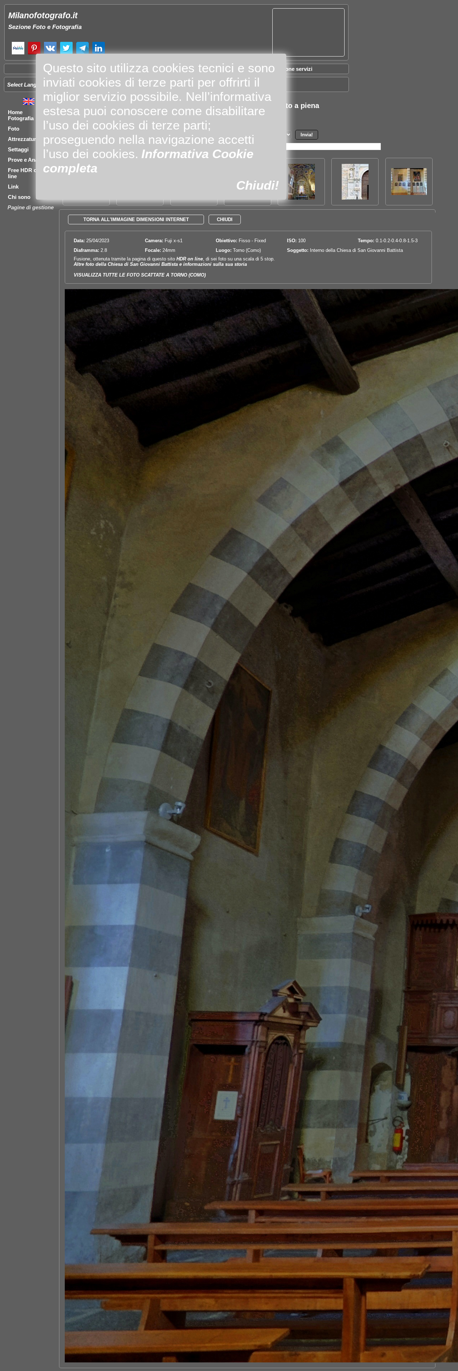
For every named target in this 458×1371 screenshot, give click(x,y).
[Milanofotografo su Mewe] (18, 53)
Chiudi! (257, 185)
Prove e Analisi (26, 160)
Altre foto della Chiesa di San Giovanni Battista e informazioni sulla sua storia (160, 264)
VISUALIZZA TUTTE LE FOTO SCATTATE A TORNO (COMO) (140, 275)
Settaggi (18, 149)
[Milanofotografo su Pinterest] (34, 53)
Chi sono (19, 197)
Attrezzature (23, 139)
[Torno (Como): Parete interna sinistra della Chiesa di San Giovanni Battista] (409, 193)
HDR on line (189, 259)
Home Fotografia (21, 115)
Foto (13, 129)
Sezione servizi (293, 69)
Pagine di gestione (31, 207)
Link (13, 187)
